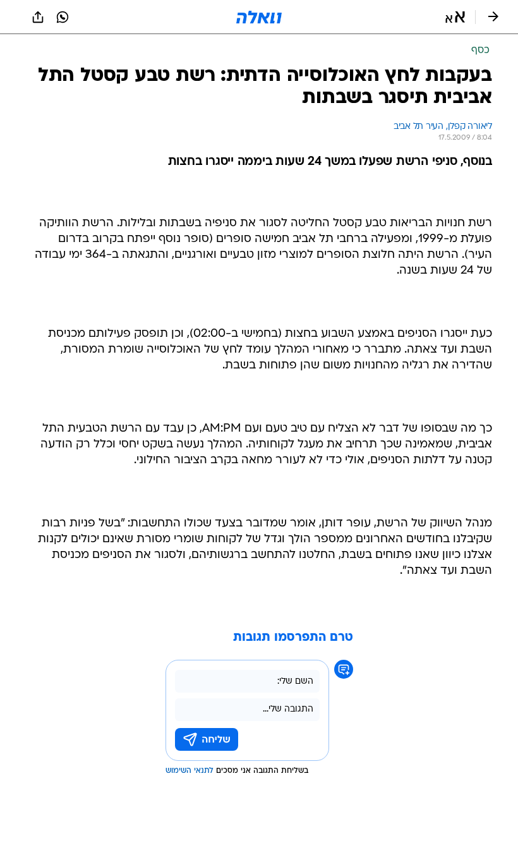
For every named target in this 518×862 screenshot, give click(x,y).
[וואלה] (259, 17)
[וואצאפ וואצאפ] (62, 17)
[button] (455, 17)
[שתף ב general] (38, 17)
